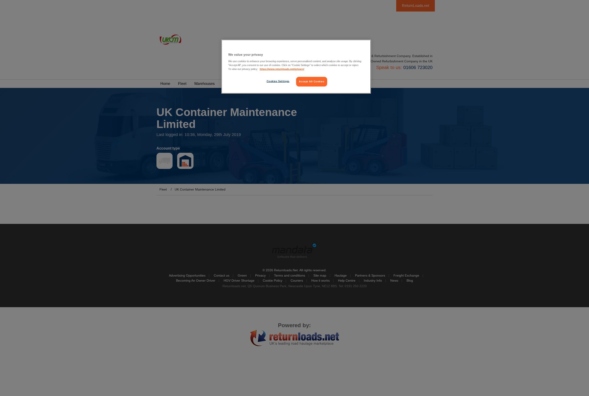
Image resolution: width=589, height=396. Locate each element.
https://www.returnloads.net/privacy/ (282, 69)
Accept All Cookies (311, 81)
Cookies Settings (278, 81)
